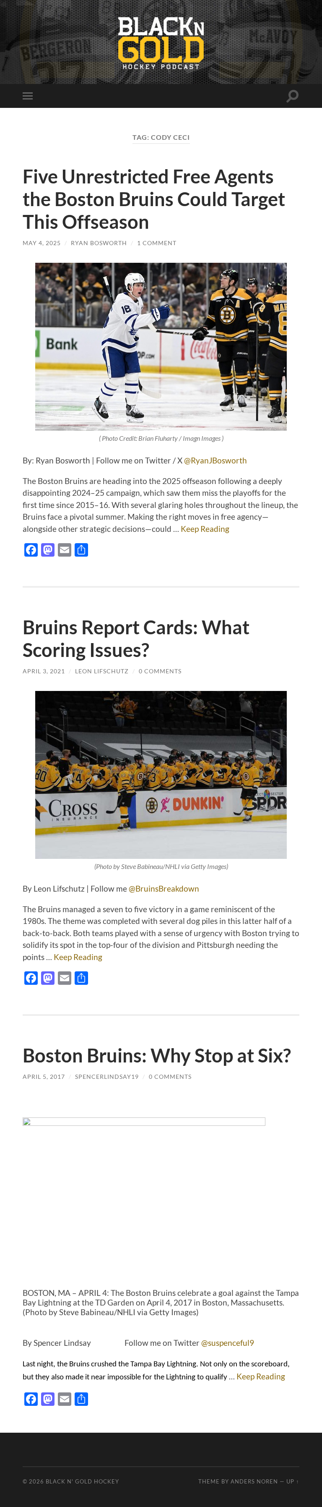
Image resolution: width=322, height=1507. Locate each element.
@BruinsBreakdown (164, 888)
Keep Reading (205, 529)
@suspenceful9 (227, 1342)
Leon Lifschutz (102, 671)
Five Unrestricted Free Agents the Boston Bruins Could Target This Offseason (154, 199)
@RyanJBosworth (214, 460)
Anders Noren (254, 1481)
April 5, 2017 (44, 1076)
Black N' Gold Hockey (82, 1481)
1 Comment (157, 242)
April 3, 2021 (44, 671)
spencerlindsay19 (107, 1076)
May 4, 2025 (42, 242)
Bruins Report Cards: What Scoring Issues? (136, 638)
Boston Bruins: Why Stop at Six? (157, 1055)
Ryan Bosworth (99, 242)
